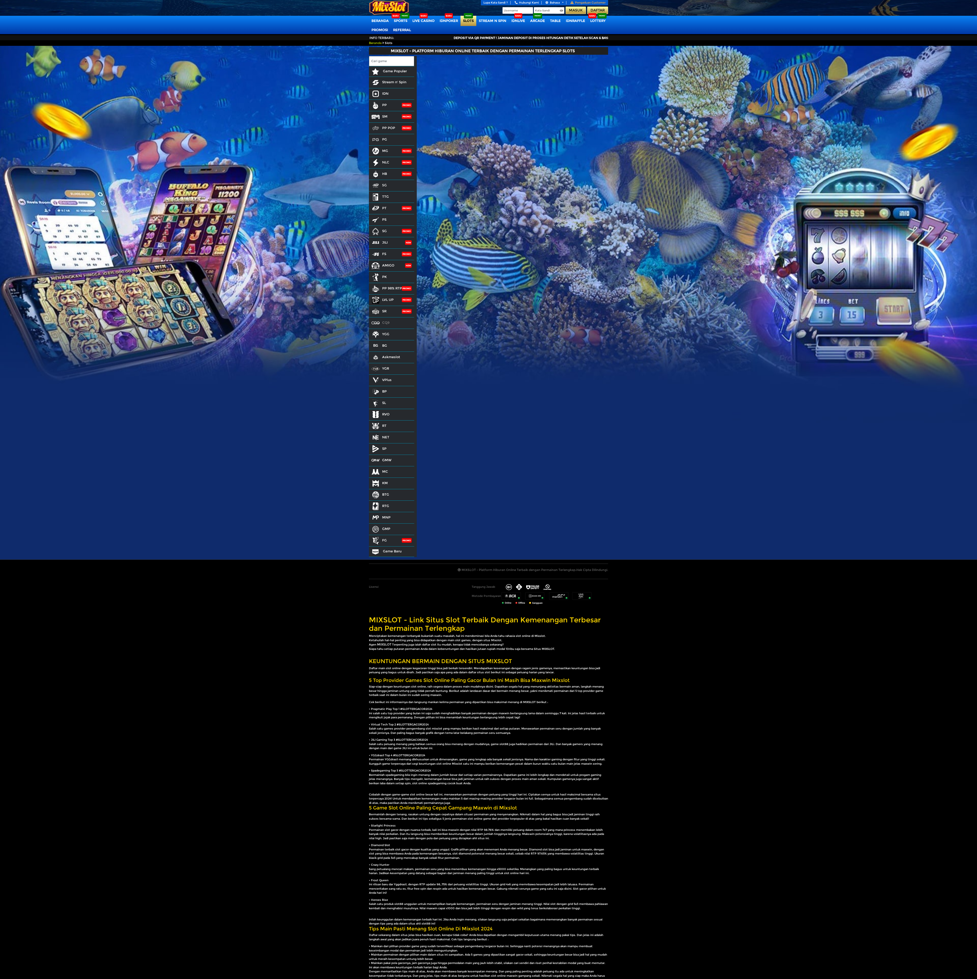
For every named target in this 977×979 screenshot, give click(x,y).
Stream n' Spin (394, 82)
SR (384, 311)
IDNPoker (449, 21)
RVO (386, 414)
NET (385, 437)
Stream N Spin (492, 21)
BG (384, 345)
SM (384, 116)
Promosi (379, 30)
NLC (385, 162)
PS (384, 219)
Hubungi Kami (529, 2)
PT (384, 208)
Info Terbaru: (381, 38)
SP (384, 448)
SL (384, 403)
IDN (385, 93)
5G (384, 185)
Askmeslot (391, 357)
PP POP (388, 128)
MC (385, 471)
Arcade (537, 21)
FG (384, 540)
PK (384, 277)
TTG (385, 196)
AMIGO (388, 265)
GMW (387, 460)
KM (385, 483)
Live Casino (423, 21)
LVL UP (388, 300)
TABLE (555, 21)
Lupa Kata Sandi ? (495, 2)
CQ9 (386, 322)
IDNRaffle (575, 21)
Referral (402, 30)
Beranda (380, 21)
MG (385, 151)
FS (384, 254)
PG (384, 139)
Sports (400, 21)
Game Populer (394, 71)
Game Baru (391, 551)
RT (384, 426)
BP (384, 391)
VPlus (387, 380)
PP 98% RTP (392, 288)
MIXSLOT (384, 644)
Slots (468, 21)
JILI (385, 242)
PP (384, 105)
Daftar (598, 10)
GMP (386, 529)
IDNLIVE (518, 21)
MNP (386, 517)
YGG (385, 334)
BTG (385, 494)
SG (384, 231)
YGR (385, 368)
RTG (385, 506)
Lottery (598, 21)
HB (384, 174)
